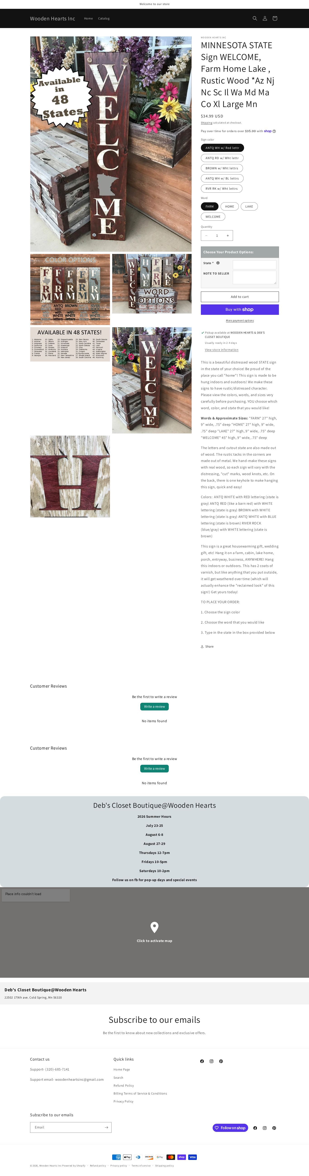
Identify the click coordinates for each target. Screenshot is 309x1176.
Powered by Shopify (74, 1165)
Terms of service (141, 1165)
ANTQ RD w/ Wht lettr (222, 158)
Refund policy (98, 1165)
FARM (210, 206)
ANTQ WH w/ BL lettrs (222, 178)
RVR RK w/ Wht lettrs (222, 188)
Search (119, 1078)
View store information (221, 350)
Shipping (206, 122)
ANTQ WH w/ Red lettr (222, 148)
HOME (229, 206)
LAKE (249, 206)
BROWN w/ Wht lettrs (222, 168)
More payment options (240, 320)
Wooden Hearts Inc (50, 1165)
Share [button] (209, 646)
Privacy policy (118, 1165)
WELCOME (213, 217)
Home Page (122, 1069)
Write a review (154, 706)
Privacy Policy (123, 1101)
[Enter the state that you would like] (218, 263)
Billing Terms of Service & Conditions (140, 1093)
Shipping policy (164, 1165)
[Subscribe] (106, 1127)
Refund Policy (124, 1085)
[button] (255, 18)
